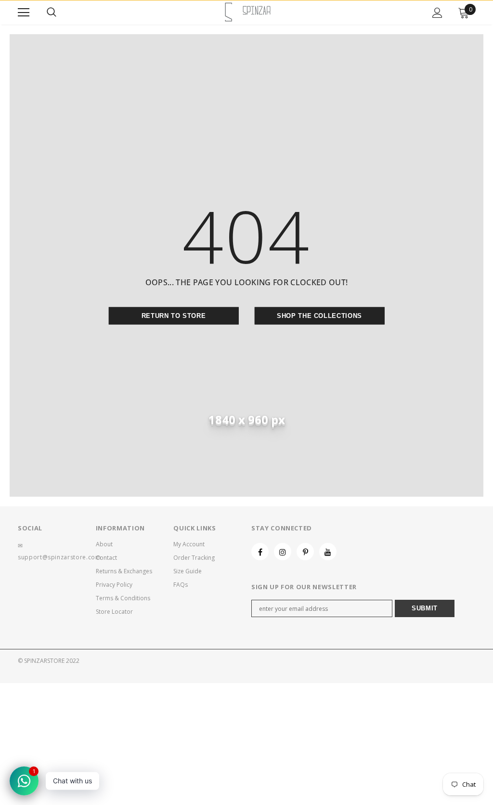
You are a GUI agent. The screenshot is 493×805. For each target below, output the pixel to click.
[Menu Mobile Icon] (23, 12)
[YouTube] (328, 551)
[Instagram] (282, 551)
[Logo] (248, 12)
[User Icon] (437, 13)
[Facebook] (260, 551)
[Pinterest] (305, 551)
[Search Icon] (51, 12)
